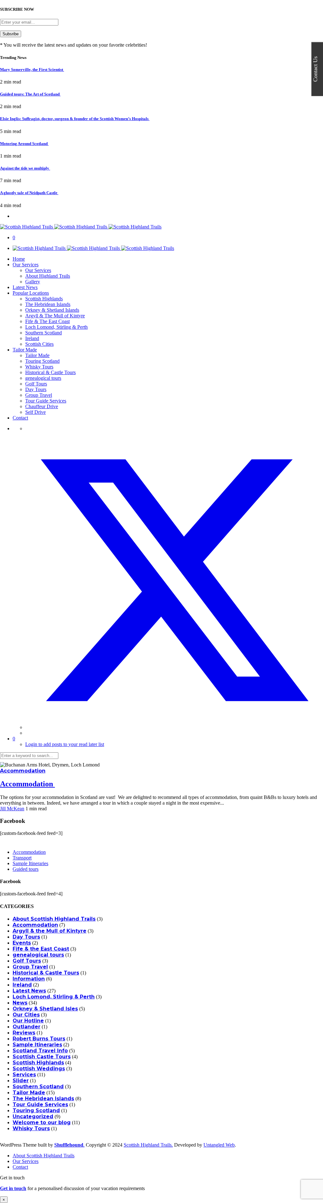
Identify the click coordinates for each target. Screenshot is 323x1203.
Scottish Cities (39, 344)
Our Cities (26, 1015)
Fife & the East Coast (41, 949)
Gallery (32, 281)
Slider (21, 1081)
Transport (22, 857)
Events (22, 943)
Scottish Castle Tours (42, 1057)
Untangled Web (219, 1145)
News (20, 1003)
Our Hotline (28, 1021)
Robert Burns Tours (39, 1039)
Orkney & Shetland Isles (45, 1009)
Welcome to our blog (42, 1122)
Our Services (25, 264)
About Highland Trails (47, 276)
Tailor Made (25, 349)
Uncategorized (33, 1116)
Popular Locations (31, 293)
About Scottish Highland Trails (54, 919)
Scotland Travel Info (40, 1051)
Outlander (26, 1027)
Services (24, 1075)
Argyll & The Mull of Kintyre (55, 315)
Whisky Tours (39, 366)
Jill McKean (12, 808)
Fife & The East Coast (47, 321)
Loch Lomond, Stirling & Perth (56, 327)
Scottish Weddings (39, 1069)
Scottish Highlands (44, 298)
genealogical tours (43, 378)
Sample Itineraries (30, 863)
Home (19, 259)
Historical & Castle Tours (50, 372)
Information (29, 979)
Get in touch (13, 1188)
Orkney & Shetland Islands (52, 310)
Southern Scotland (43, 332)
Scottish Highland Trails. (148, 1145)
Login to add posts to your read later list (64, 744)
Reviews (24, 1033)
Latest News (25, 287)
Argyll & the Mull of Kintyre (49, 931)
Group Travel (38, 395)
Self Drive (35, 412)
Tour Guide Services (45, 400)
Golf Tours (36, 383)
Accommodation (22, 771)
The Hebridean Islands (47, 304)
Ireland (32, 338)
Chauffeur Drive (41, 406)
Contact (20, 417)
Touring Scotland (42, 361)
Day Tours (35, 389)
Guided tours (25, 869)
